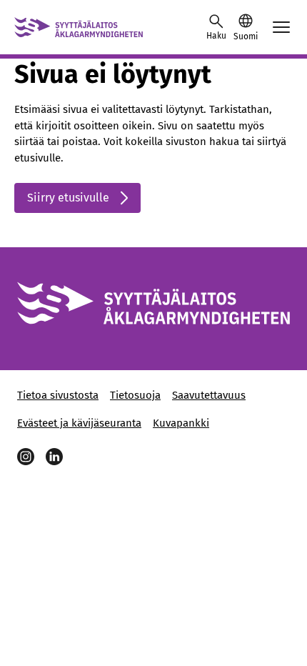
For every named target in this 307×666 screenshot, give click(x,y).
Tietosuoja (135, 395)
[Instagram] (25, 456)
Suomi (245, 36)
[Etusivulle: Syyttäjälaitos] (78, 27)
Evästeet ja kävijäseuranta (79, 423)
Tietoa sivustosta (58, 395)
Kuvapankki (181, 423)
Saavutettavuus (209, 395)
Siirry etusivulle (68, 197)
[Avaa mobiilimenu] (281, 27)
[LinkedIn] (54, 456)
